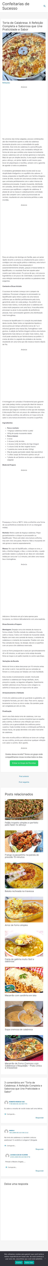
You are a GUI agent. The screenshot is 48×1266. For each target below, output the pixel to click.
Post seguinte (24, 782)
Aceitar (19, 1262)
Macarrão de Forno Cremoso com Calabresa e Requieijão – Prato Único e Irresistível (23, 1065)
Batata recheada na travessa (19, 891)
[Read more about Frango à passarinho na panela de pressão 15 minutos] (24, 841)
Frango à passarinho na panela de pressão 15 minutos (22, 856)
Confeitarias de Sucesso (15, 6)
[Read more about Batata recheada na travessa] (24, 875)
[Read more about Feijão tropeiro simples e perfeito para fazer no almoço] (24, 809)
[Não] (45, 1258)
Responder (40, 1118)
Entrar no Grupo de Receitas (24, 763)
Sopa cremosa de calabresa (19, 1029)
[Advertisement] (24, 112)
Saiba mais (29, 1262)
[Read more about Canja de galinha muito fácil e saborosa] (24, 943)
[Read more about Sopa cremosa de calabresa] (24, 1014)
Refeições (6, 83)
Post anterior (24, 776)
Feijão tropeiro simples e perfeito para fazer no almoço (21, 823)
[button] (45, 6)
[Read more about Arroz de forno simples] (24, 909)
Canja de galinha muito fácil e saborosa (19, 960)
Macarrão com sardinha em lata (20, 995)
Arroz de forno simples (16, 925)
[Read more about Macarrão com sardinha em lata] (24, 980)
